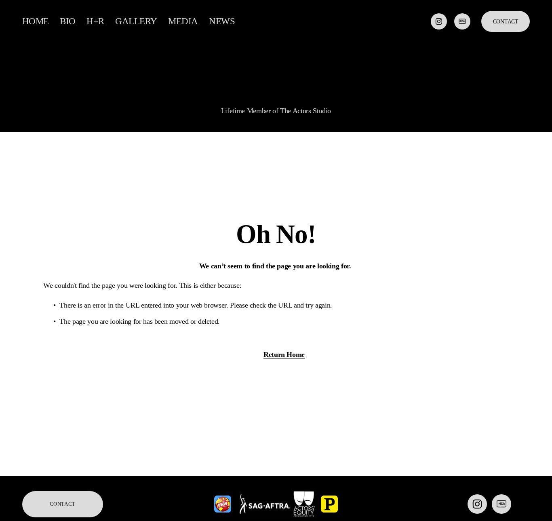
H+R (95, 21)
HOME (35, 21)
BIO (68, 21)
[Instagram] (439, 21)
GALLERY (136, 21)
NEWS (222, 21)
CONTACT (505, 21)
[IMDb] (462, 21)
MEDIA (183, 21)
